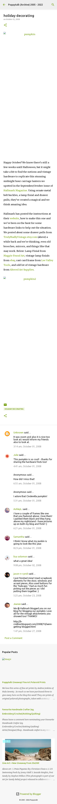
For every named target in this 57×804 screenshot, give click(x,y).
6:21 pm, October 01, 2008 (27, 528)
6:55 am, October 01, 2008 (27, 483)
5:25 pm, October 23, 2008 (27, 595)
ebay (12, 260)
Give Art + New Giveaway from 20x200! (20, 763)
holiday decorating (14, 409)
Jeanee (17, 604)
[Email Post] (5, 406)
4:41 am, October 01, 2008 (27, 466)
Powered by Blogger (30, 794)
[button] (5, 25)
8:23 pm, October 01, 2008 (27, 548)
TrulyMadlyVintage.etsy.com (20, 237)
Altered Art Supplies (22, 269)
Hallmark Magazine (15, 190)
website (14, 218)
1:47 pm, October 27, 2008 (27, 631)
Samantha (18, 536)
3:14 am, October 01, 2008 (27, 446)
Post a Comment (13, 638)
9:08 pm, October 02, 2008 (27, 565)
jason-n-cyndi (20, 573)
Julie (15, 455)
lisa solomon (20, 556)
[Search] (53, 4)
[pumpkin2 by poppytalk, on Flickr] (28, 339)
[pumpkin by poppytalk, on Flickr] (28, 95)
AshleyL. (17, 509)
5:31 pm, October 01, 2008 (27, 500)
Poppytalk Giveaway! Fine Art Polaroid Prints (23, 682)
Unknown (18, 432)
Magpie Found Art (14, 255)
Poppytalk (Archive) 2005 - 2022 (25, 4)
